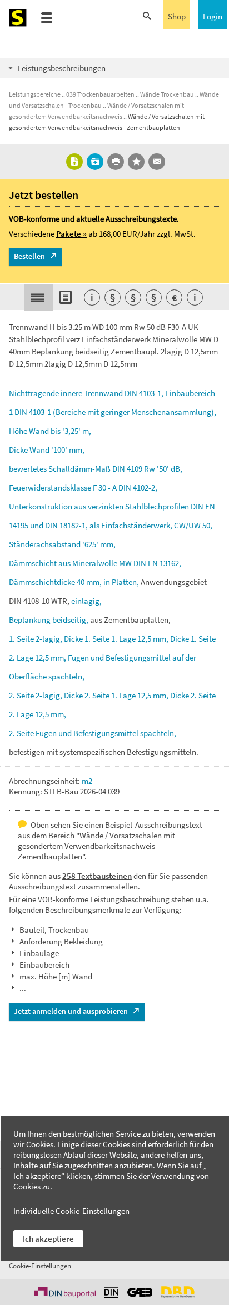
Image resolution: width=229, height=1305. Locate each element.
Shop (177, 16)
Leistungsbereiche (35, 94)
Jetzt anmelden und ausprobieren (71, 1011)
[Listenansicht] (67, 297)
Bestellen (29, 256)
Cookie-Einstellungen (40, 1266)
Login (212, 16)
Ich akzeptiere (48, 1238)
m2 (87, 781)
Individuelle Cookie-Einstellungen (71, 1211)
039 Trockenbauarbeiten (100, 94)
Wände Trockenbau (167, 94)
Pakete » (71, 233)
